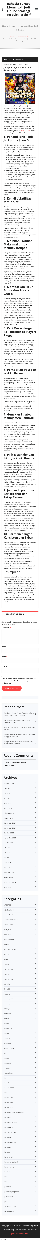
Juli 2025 (7, 848)
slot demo (7, 1117)
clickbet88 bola (9, 939)
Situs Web (6, 666)
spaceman (7, 1187)
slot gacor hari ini (10, 1142)
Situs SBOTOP (9, 1088)
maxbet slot (8, 1028)
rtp (5, 1053)
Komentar (6, 627)
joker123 (7, 974)
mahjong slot (8, 999)
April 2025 (7, 863)
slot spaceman (9, 1167)
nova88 (6, 1033)
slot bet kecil (8, 1107)
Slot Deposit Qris (10, 1132)
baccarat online (9, 915)
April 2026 (7, 803)
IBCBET (6, 959)
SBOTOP (7, 1068)
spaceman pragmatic (11, 1192)
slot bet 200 (8, 1103)
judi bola (7, 984)
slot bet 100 (8, 1098)
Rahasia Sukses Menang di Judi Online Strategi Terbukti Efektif (18, 9)
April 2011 (7, 887)
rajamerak (7, 1043)
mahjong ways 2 (9, 1004)
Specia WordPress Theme (20, 1234)
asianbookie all (9, 910)
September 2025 (10, 838)
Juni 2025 (7, 853)
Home (12, 37)
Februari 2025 (9, 872)
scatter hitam (8, 1073)
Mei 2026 (7, 798)
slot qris (7, 1152)
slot (5, 1093)
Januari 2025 (8, 877)
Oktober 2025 (9, 833)
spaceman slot (9, 1196)
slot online (7, 1147)
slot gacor (7, 1137)
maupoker (7, 1014)
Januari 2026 (8, 818)
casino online (8, 925)
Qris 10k (7, 1038)
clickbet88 (7, 935)
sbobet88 (7, 1063)
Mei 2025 (7, 858)
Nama (4, 647)
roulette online (9, 1048)
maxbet (6, 1023)
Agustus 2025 (9, 843)
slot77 (6, 1177)
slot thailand (8, 1172)
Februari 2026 (9, 813)
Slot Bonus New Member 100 (14, 1112)
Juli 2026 (7, 788)
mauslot (6, 1019)
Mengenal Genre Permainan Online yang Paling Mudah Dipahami (18, 742)
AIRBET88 (7, 905)
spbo (5, 1201)
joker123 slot (26, 131)
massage (7, 1009)
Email (4, 656)
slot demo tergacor (11, 1122)
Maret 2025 (8, 867)
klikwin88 (7, 989)
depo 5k (7, 954)
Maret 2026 (8, 808)
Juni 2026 (7, 793)
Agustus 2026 (9, 783)
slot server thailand (11, 1162)
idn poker (7, 964)
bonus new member (11, 920)
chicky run (7, 930)
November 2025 (10, 828)
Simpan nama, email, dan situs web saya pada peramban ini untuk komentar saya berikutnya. (20, 681)
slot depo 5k (8, 1127)
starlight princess (10, 1206)
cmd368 (7, 944)
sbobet (6, 1058)
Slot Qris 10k (8, 1157)
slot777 (6, 1182)
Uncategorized (22, 37)
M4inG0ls (8, 59)
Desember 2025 (10, 823)
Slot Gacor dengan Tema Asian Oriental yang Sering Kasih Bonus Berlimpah (20, 714)
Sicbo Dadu (8, 1083)
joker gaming (8, 969)
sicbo (5, 1078)
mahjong (7, 994)
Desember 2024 (10, 882)
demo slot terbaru (10, 949)
